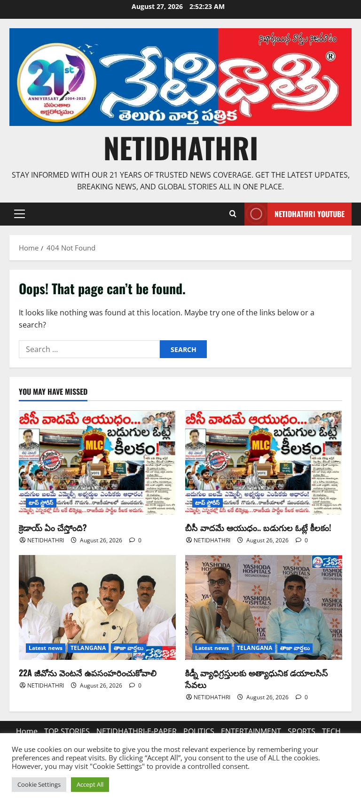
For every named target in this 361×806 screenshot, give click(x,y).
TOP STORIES (67, 731)
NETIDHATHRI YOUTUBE (310, 213)
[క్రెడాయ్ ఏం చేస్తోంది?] (97, 462)
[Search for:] (89, 349)
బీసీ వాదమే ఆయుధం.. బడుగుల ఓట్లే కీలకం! (258, 527)
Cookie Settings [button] (39, 784)
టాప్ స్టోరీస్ (41, 503)
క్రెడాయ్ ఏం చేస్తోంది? (53, 527)
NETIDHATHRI (180, 147)
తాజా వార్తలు (128, 648)
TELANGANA (88, 648)
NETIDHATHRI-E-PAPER (136, 731)
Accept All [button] (90, 784)
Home (27, 731)
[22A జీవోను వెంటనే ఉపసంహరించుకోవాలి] (97, 607)
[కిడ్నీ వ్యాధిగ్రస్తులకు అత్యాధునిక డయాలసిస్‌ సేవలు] (263, 607)
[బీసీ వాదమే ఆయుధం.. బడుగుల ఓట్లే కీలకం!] (263, 462)
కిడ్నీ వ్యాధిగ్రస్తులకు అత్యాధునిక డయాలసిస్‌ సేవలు (256, 678)
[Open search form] (232, 214)
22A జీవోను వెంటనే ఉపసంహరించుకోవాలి (88, 672)
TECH (331, 731)
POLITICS (198, 731)
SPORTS (301, 731)
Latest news (46, 648)
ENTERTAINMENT (251, 731)
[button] (19, 214)
